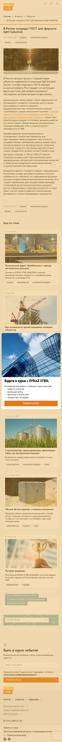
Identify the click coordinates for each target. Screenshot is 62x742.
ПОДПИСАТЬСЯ (31, 403)
